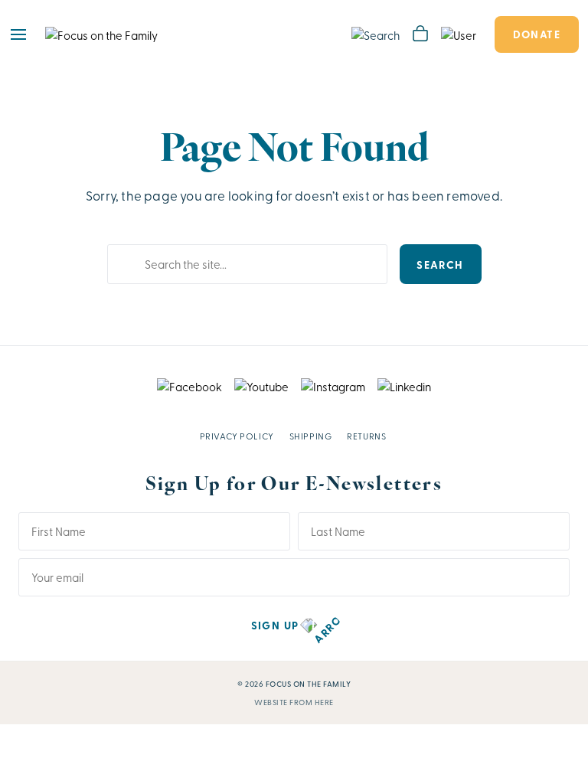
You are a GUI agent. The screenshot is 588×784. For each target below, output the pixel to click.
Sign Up (275, 624)
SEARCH (439, 264)
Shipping (310, 436)
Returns (366, 436)
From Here (311, 702)
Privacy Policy (237, 436)
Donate (536, 33)
